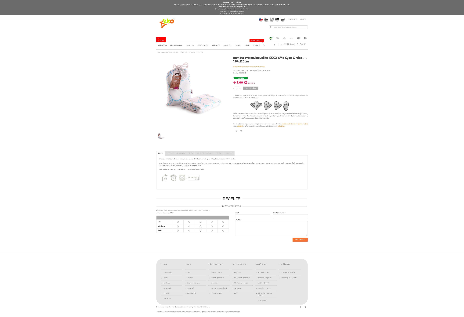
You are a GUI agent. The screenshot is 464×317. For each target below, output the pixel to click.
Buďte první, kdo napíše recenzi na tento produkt (249, 67)
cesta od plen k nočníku (289, 278)
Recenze (237, 219)
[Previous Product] (303, 58)
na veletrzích (168, 288)
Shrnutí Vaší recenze (279, 213)
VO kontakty (238, 288)
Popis (160, 153)
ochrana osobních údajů (219, 288)
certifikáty (167, 283)
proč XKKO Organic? (265, 278)
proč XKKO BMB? (263, 272)
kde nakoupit (191, 293)
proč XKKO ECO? (263, 283)
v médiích (167, 293)
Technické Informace (176, 153)
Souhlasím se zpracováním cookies (232, 11)
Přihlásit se (303, 19)
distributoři (190, 288)
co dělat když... (263, 301)
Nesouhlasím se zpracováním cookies (232, 13)
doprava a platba (216, 272)
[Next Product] (306, 58)
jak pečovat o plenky (264, 288)
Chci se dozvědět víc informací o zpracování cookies (232, 9)
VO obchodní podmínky (242, 278)
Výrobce (229, 153)
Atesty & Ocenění (204, 153)
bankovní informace (193, 283)
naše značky (168, 272)
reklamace (214, 283)
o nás (189, 272)
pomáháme (167, 298)
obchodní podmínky (217, 278)
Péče (191, 153)
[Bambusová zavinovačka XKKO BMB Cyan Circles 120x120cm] (193, 92)
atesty (165, 278)
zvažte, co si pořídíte (288, 272)
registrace (237, 272)
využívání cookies (216, 293)
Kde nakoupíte (293, 19)
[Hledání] (271, 27)
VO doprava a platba (241, 283)
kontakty (190, 278)
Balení (218, 153)
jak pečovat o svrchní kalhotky (265, 294)
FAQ (235, 293)
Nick (236, 213)
